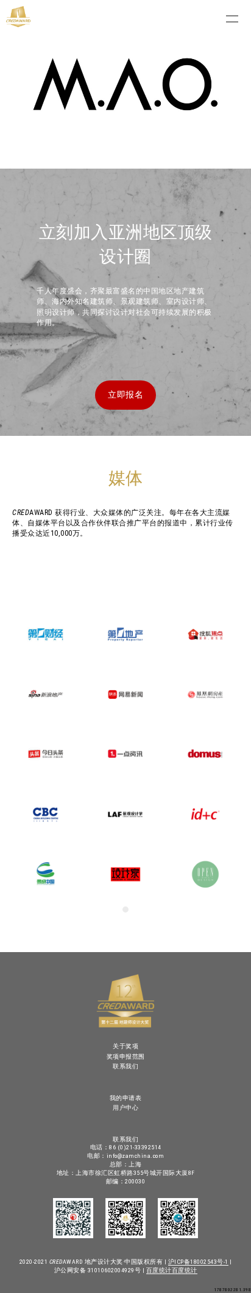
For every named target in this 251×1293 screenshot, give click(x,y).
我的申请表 (126, 1098)
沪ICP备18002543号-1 (198, 1261)
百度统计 (159, 1270)
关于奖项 (125, 1046)
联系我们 (125, 1066)
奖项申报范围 (126, 1056)
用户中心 (125, 1107)
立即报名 (125, 394)
